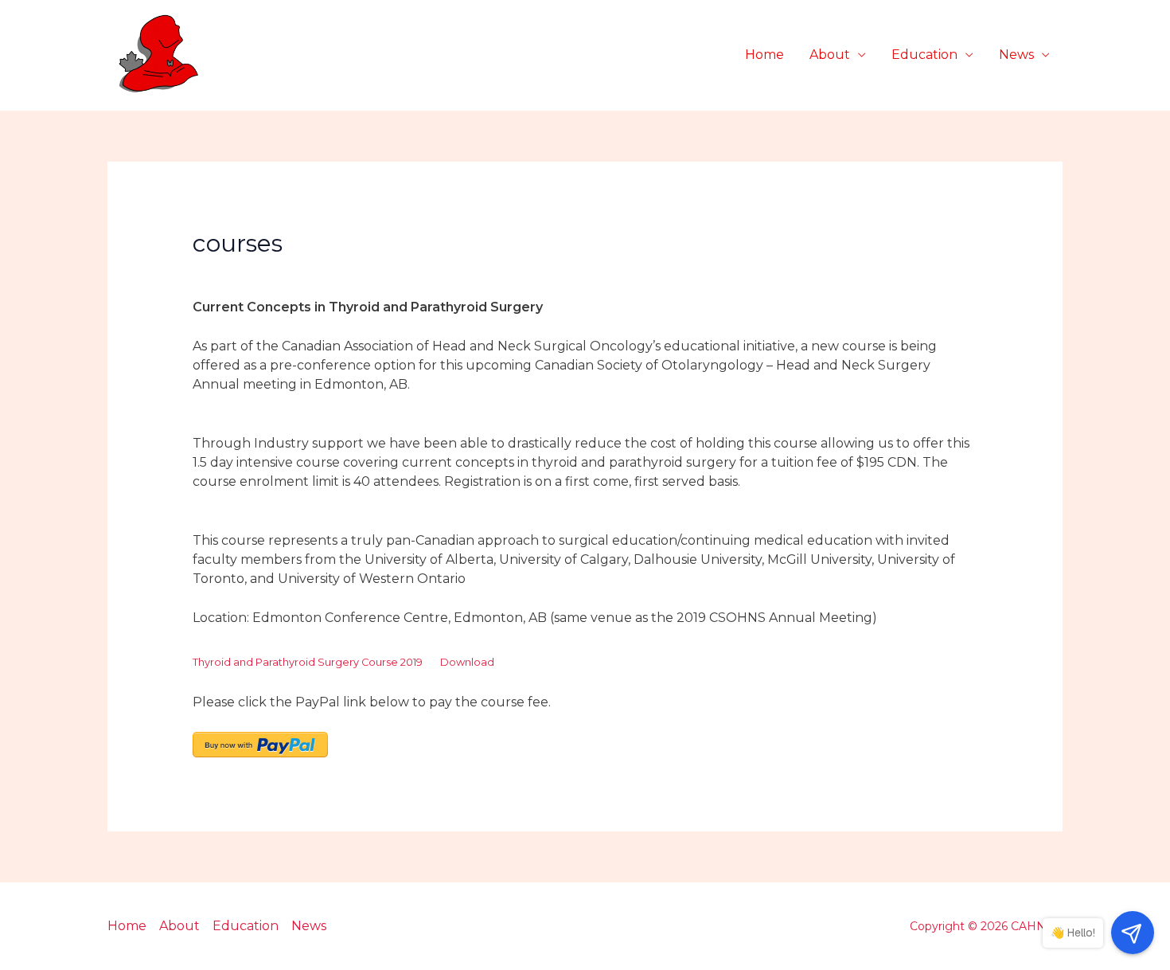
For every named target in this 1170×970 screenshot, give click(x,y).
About (829, 54)
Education (924, 54)
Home (764, 54)
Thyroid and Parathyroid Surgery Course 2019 (308, 662)
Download (467, 662)
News (1016, 54)
